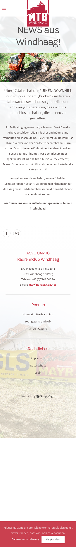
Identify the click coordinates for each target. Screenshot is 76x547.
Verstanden (53, 539)
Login (38, 372)
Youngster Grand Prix (38, 321)
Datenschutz (38, 365)
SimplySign (47, 396)
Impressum (38, 358)
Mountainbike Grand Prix (38, 314)
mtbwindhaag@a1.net (42, 284)
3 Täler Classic (38, 328)
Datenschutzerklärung (25, 539)
